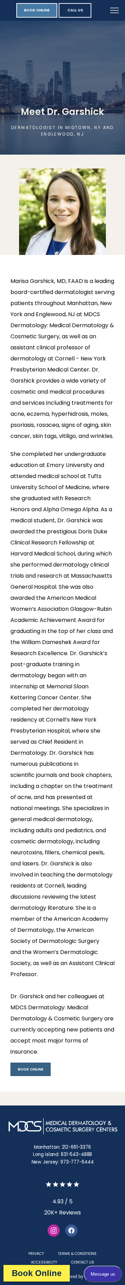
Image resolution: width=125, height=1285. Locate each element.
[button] (115, 11)
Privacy (36, 1253)
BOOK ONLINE (30, 1069)
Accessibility (44, 1262)
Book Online (36, 1273)
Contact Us (82, 1262)
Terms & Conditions (77, 1253)
